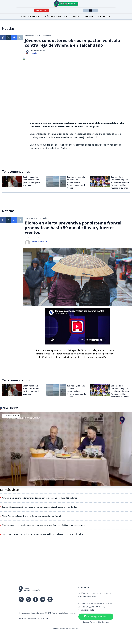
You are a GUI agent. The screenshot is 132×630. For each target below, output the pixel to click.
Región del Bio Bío (52, 16)
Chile (67, 16)
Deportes (88, 16)
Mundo (76, 16)
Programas (102, 16)
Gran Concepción (30, 16)
